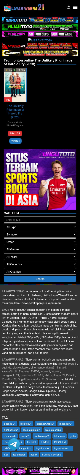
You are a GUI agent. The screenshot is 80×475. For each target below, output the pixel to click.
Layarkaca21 (28, 375)
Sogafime (24, 379)
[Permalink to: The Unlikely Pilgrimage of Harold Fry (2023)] (15, 85)
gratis (73, 436)
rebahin (72, 363)
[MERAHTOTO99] (40, 40)
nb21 (62, 375)
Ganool (62, 363)
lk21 (40, 375)
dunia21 (51, 367)
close (44, 470)
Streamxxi (52, 379)
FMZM (35, 371)
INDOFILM (60, 442)
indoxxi (56, 371)
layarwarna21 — (62, 448)
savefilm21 (37, 379)
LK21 (71, 467)
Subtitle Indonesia (51, 454)
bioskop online (53, 430)
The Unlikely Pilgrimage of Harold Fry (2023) (15, 111)
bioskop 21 (9, 423)
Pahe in (70, 375)
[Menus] (75, 7)
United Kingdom (15, 125)
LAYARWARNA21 (25, 467)
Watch (15, 141)
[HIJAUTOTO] (40, 27)
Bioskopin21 (66, 423)
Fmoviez (24, 371)
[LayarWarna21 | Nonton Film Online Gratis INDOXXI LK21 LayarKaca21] (24, 7)
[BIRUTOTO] (40, 20)
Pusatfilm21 (9, 379)
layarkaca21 (42, 448)
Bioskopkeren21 (31, 430)
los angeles (19, 454)
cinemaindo (38, 367)
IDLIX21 (31, 442)
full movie (59, 436)
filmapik (62, 367)
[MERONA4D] (40, 46)
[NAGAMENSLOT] (40, 34)
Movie (19, 122)
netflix (34, 454)
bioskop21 (25, 423)
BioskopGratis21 (45, 423)
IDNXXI (45, 442)
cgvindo (6, 367)
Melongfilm (51, 375)
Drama (11, 122)
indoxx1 (45, 371)
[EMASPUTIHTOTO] (40, 53)
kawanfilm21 (9, 371)
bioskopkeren (21, 367)
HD (8, 99)
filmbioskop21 (41, 436)
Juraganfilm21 (10, 375)
